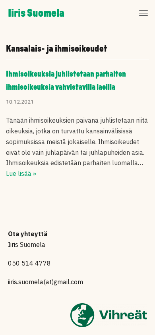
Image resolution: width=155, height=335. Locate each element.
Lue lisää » (21, 173)
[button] (143, 13)
